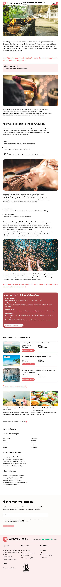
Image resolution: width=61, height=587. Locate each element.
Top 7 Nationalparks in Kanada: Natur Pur (14, 461)
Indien (4, 445)
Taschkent (5, 443)
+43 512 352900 (7, 556)
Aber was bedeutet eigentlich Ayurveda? (16, 68)
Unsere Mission (25, 550)
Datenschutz (43, 557)
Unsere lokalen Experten (28, 553)
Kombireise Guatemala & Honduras (12, 480)
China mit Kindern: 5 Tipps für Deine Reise (14, 463)
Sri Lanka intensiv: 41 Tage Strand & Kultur (36, 357)
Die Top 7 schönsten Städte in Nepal (13, 466)
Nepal (4, 440)
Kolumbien (33, 440)
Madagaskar (34, 447)
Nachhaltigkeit (25, 555)
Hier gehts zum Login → (9, 568)
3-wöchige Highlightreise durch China (13, 478)
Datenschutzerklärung (17, 520)
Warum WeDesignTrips (27, 558)
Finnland (5, 447)
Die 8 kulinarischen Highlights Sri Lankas (42, 408)
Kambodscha (34, 438)
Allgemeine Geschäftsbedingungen (46, 554)
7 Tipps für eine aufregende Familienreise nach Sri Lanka (15, 408)
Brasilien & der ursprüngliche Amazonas (13, 475)
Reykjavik (33, 443)
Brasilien (33, 445)
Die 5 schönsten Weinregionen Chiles (13, 459)
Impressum (43, 550)
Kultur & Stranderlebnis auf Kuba (11, 484)
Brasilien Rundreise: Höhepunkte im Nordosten (15, 482)
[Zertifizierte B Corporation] (30, 567)
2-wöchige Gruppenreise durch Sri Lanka (36, 343)
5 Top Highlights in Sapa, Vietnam (12, 457)
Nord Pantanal (6, 438)
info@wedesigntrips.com (9, 559)
